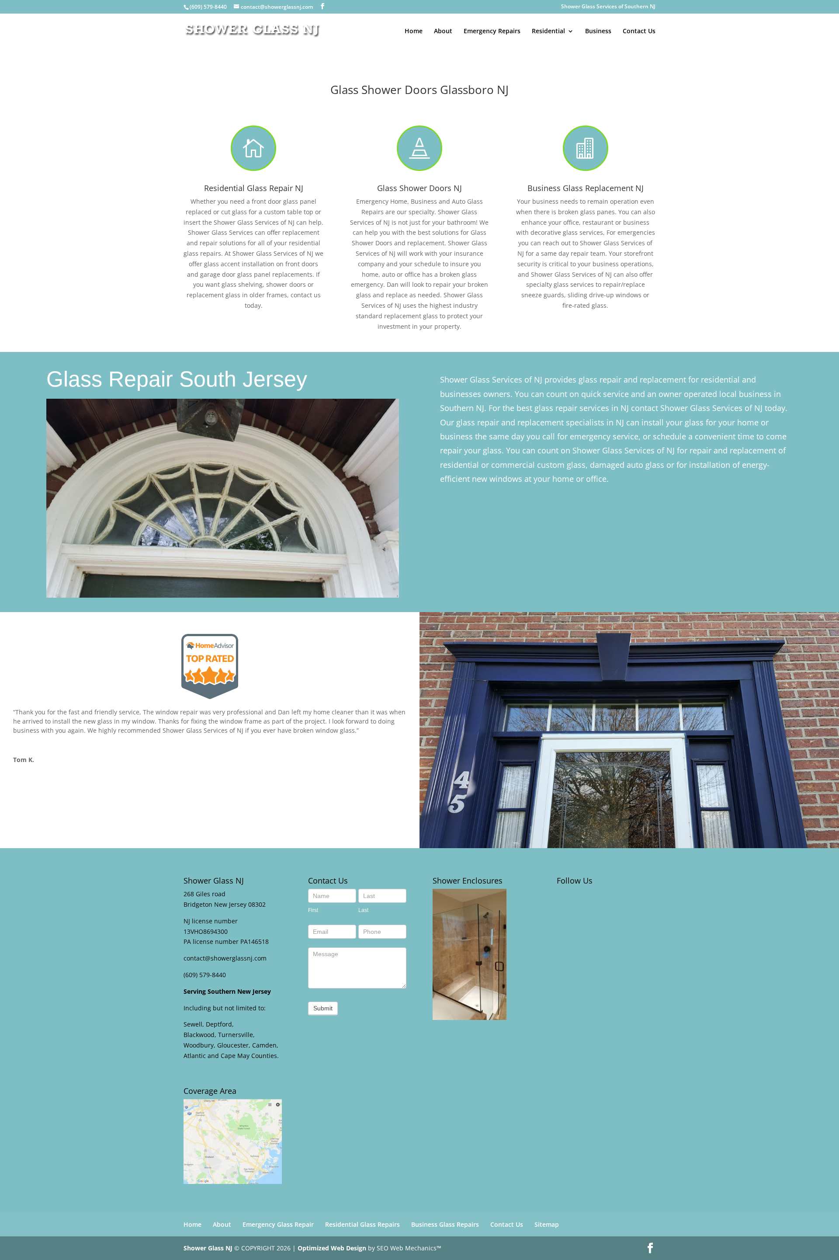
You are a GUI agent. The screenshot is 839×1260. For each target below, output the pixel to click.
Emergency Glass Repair (278, 1224)
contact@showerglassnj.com (225, 958)
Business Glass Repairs (445, 1224)
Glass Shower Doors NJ (419, 188)
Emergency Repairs (492, 31)
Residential (548, 31)
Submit (323, 1008)
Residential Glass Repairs (362, 1224)
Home (414, 31)
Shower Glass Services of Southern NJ (608, 7)
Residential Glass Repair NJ (253, 188)
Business (598, 31)
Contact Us (639, 31)
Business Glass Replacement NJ (585, 188)
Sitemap (546, 1224)
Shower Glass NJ (208, 1248)
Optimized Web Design (332, 1248)
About (443, 31)
